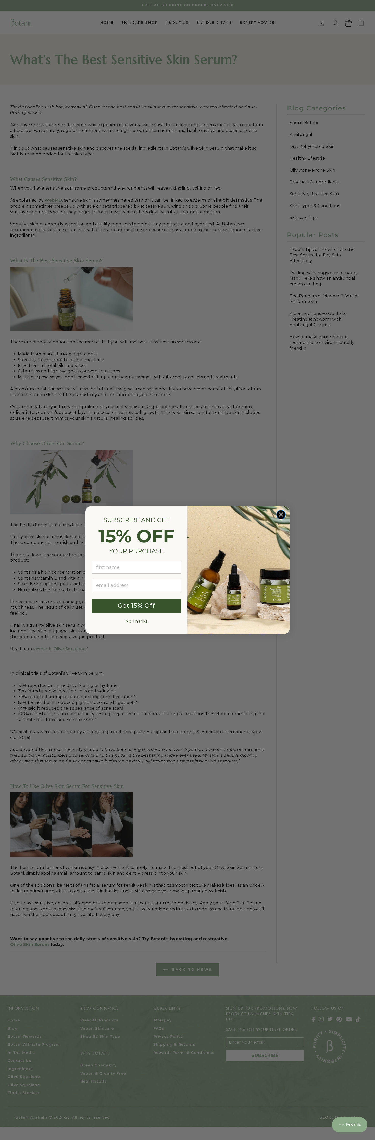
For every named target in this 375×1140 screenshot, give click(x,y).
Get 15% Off (136, 605)
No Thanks (136, 621)
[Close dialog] (281, 514)
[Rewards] (349, 1124)
